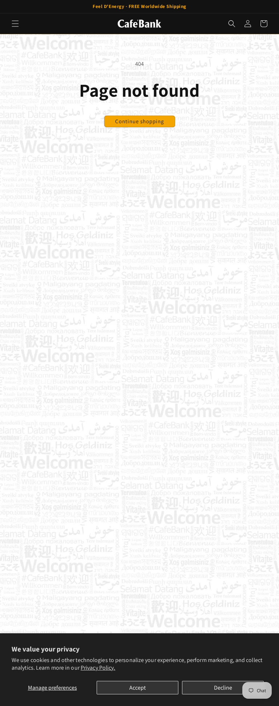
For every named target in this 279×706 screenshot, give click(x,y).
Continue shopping (139, 121)
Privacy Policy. (98, 667)
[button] (15, 24)
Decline (223, 687)
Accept (137, 687)
